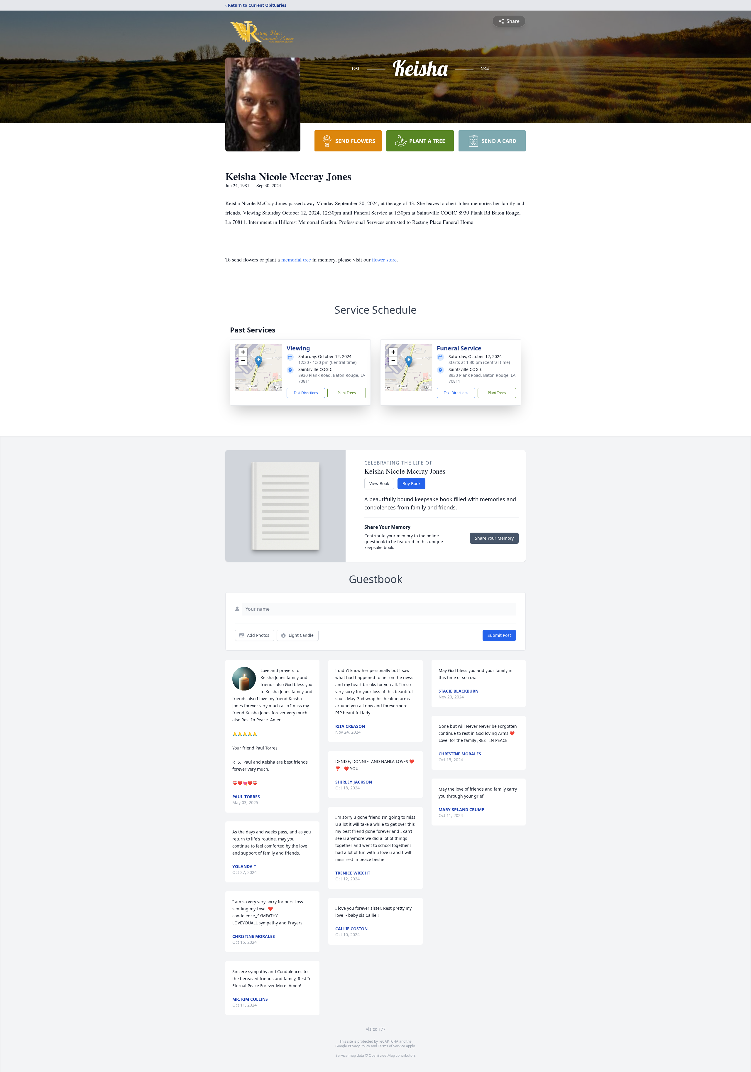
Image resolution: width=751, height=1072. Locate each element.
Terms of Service (391, 1046)
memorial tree (296, 259)
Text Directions (306, 392)
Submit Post (499, 635)
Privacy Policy (359, 1046)
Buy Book (411, 483)
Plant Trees (347, 392)
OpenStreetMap (382, 1055)
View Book (379, 483)
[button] (258, 362)
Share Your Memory (494, 538)
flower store (384, 259)
